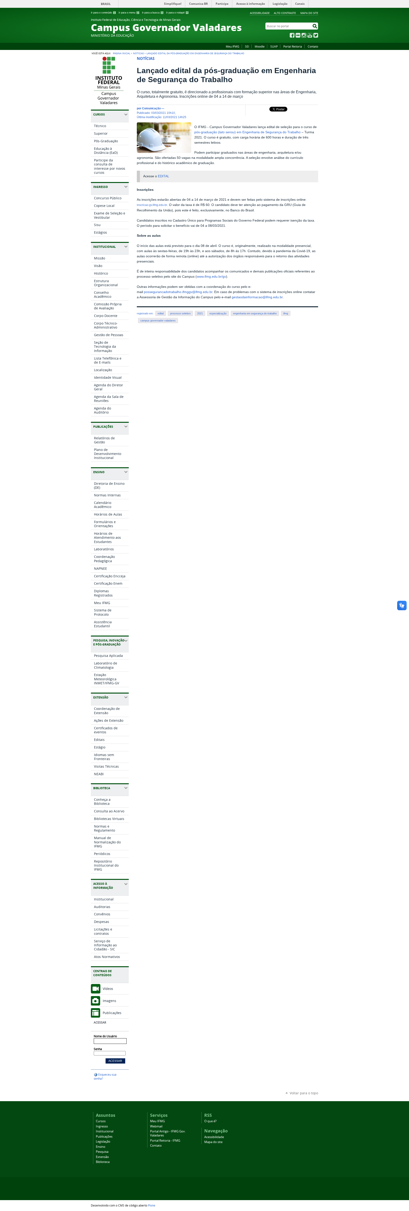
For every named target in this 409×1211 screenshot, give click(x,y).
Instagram (304, 35)
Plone (151, 1205)
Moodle (260, 46)
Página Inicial (121, 53)
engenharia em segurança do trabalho (255, 313)
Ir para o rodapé (177, 12)
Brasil (106, 4)
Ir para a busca (152, 12)
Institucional (104, 1131)
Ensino (100, 1147)
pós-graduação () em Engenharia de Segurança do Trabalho (247, 132)
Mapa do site (309, 13)
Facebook (292, 35)
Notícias (138, 53)
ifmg (285, 313)
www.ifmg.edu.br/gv (211, 276)
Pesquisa (102, 1152)
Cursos (101, 1121)
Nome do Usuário (105, 1036)
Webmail (156, 1126)
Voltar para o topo (304, 1093)
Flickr (298, 35)
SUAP (274, 46)
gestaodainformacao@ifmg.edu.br (257, 297)
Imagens (109, 1000)
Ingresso (102, 1126)
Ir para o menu (128, 12)
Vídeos (108, 988)
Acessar (100, 1022)
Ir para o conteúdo (103, 12)
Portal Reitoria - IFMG (165, 1141)
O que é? (210, 1121)
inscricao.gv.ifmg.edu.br (152, 205)
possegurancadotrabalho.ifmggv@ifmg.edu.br (178, 292)
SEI (247, 46)
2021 (200, 313)
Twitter (315, 35)
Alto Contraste (285, 13)
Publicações (112, 1013)
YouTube (309, 35)
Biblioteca (103, 1162)
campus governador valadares (158, 320)
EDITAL (163, 176)
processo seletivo (180, 313)
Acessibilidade (260, 13)
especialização (218, 313)
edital (161, 313)
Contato (313, 46)
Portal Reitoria (292, 46)
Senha (98, 1049)
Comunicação (151, 108)
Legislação (103, 1142)
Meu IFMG (232, 46)
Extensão (102, 1157)
